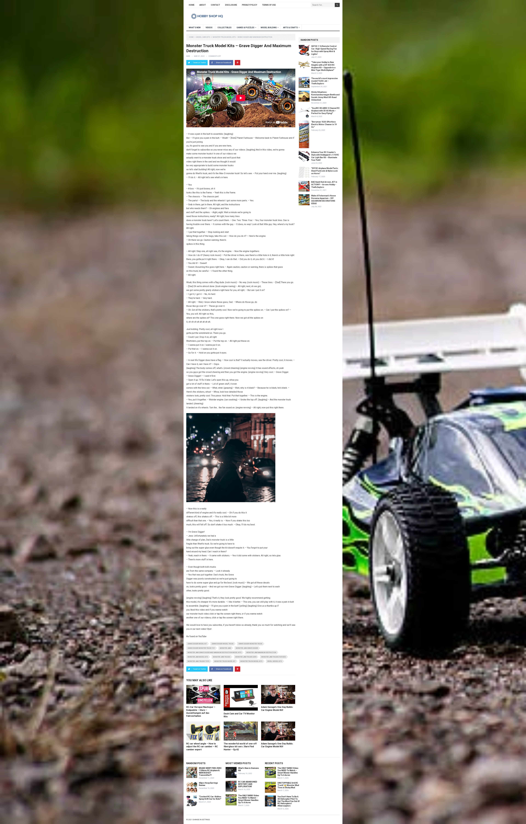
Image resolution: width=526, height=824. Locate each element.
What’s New (195, 27)
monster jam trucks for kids (273, 657)
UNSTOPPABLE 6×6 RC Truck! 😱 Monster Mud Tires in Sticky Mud (288, 785)
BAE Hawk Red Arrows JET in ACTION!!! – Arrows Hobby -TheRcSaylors (324, 184)
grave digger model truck (222, 644)
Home (191, 5)
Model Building (269, 27)
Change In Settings (201, 820)
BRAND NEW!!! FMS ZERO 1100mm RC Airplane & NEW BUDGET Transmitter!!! (210, 771)
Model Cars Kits (203, 37)
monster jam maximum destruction (261, 652)
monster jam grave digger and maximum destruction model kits (214, 652)
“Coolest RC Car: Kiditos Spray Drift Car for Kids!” (210, 798)
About (202, 5)
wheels (220, 200)
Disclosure (231, 5)
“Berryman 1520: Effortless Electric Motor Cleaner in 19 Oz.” (324, 124)
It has (258, 368)
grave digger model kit (197, 644)
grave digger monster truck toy (201, 648)
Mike (188, 56)
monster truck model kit (224, 661)
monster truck (210, 157)
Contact (215, 5)
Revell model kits (274, 661)
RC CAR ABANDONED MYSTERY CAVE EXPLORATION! (247, 784)
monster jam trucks (221, 657)
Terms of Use (269, 5)
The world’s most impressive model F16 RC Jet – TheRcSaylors (324, 81)
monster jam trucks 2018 (245, 657)
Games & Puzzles (245, 27)
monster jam (225, 648)
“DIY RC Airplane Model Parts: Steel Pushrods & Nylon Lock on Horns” (324, 171)
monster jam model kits (198, 657)
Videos (209, 27)
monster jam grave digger (247, 648)
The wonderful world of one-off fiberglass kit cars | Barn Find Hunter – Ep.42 (240, 746)
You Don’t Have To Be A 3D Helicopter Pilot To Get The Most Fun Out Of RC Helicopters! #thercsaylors (289, 801)
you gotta (196, 259)
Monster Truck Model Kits (251, 661)
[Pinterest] (237, 62)
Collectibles (224, 27)
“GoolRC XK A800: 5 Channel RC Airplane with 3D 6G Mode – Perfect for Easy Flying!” (325, 110)
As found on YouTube (196, 636)
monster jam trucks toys (198, 661)
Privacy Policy (249, 5)
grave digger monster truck (250, 644)
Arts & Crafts (290, 27)
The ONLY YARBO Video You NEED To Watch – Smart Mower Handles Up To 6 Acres (248, 798)
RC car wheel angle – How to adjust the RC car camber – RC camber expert (202, 746)
